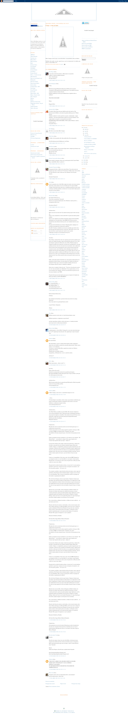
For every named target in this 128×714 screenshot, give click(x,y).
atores (83, 179)
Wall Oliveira (51, 146)
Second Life (84, 271)
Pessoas (83, 258)
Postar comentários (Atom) (54, 686)
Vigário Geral (84, 285)
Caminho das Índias (86, 186)
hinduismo (84, 226)
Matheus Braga (52, 281)
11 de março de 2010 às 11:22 (57, 387)
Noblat (32, 100)
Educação (84, 216)
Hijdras (83, 224)
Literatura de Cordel (35, 146)
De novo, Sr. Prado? (88, 140)
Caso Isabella (33, 66)
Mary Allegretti (34, 96)
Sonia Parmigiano (52, 83)
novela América (85, 256)
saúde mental (84, 269)
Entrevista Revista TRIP (86, 45)
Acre (83, 171)
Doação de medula (85, 212)
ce (49, 398)
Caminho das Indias (86, 184)
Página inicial (63, 683)
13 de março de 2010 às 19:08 (57, 631)
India (83, 229)
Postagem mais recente (50, 683)
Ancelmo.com (33, 58)
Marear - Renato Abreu (35, 95)
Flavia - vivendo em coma (36, 74)
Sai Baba (83, 266)
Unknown (51, 338)
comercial (84, 199)
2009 (84, 160)
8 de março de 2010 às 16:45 (57, 106)
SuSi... (50, 361)
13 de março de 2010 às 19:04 (57, 520)
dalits (83, 204)
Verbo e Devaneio (34, 108)
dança (83, 206)
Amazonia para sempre (35, 153)
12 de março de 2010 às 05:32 (57, 406)
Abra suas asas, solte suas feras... (90, 153)
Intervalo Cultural (34, 81)
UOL (83, 281)
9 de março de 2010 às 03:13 (57, 178)
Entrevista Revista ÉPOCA (87, 47)
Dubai (83, 214)
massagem (84, 246)
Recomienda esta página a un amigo (64, 712)
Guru (83, 222)
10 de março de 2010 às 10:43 (57, 357)
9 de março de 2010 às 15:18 (57, 290)
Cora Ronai (33, 71)
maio (86, 131)
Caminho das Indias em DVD (90, 144)
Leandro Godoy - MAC (35, 86)
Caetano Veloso (34, 64)
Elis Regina (84, 217)
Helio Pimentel (34, 76)
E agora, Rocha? (34, 73)
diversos (83, 211)
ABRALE (33, 54)
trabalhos (83, 276)
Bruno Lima (51, 672)
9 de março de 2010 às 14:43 (57, 278)
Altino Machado (34, 56)
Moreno (32, 98)
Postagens (35, 230)
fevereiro (86, 156)
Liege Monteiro (34, 90)
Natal (83, 253)
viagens (83, 283)
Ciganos (83, 196)
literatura (83, 241)
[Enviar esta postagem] (64, 64)
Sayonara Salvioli (52, 109)
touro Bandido (85, 274)
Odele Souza (51, 136)
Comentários (35, 233)
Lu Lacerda (33, 91)
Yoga (83, 286)
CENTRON (33, 68)
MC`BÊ (50, 129)
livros (83, 243)
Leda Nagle (33, 88)
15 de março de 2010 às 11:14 (57, 669)
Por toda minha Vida (53, 635)
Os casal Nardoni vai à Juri (89, 142)
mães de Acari (84, 244)
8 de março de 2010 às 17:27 (57, 125)
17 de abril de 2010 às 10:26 (57, 678)
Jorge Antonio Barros (35, 83)
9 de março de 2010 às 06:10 (57, 207)
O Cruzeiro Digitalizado (35, 138)
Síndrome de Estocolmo (35, 101)
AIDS (83, 172)
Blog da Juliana (34, 61)
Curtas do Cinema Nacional (36, 133)
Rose (50, 313)
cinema (83, 197)
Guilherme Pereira (85, 221)
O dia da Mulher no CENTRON (90, 138)
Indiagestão (33, 79)
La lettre (32, 144)
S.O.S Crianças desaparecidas (36, 154)
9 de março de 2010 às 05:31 (57, 192)
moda (83, 248)
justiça (83, 239)
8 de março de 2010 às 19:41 (57, 164)
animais (83, 177)
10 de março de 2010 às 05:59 (57, 324)
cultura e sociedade (85, 202)
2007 (84, 164)
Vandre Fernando (34, 106)
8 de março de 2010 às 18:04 (57, 155)
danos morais (84, 209)
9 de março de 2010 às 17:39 (57, 310)
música (83, 251)
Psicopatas (84, 261)
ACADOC (33, 136)
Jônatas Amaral (52, 328)
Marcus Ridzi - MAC (35, 93)
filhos (83, 219)
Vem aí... (86, 151)
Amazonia (84, 176)
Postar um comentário (50, 681)
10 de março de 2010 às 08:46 (57, 335)
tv (82, 278)
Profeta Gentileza (85, 259)
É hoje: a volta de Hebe (52, 25)
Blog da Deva (33, 59)
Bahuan (83, 181)
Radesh (83, 263)
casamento (84, 189)
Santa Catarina (85, 268)
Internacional (84, 231)
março (86, 135)
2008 (84, 162)
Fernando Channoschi (53, 167)
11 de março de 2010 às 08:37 (57, 377)
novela (83, 254)
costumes (83, 201)
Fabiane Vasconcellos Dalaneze (55, 158)
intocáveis (84, 234)
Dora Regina (51, 71)
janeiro (86, 157)
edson (50, 182)
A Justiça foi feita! (87, 136)
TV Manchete (84, 280)
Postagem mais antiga (76, 683)
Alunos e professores (86, 174)
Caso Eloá (84, 191)
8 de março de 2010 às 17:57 (57, 143)
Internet (83, 233)
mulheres (83, 249)
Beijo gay (84, 182)
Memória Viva (34, 134)
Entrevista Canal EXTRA (87, 43)
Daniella (83, 207)
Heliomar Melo (52, 195)
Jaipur (83, 236)
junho (86, 129)
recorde (83, 264)
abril (86, 133)
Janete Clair (84, 238)
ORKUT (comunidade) (86, 48)
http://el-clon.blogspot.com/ (36, 78)
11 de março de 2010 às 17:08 (57, 394)
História (83, 227)
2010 (84, 127)
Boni (32, 63)
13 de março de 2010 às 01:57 (57, 421)
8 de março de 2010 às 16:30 (57, 80)
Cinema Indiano (34, 69)
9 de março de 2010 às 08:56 (57, 234)
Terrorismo (84, 273)
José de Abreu (33, 85)
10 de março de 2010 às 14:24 (57, 365)
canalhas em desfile (85, 187)
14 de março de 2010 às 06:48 (57, 656)
